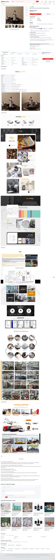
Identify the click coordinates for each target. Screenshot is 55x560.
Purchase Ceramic (37, 548)
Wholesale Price (28, 554)
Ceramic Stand (42, 548)
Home (1, 5)
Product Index (40, 554)
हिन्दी (37, 555)
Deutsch (26, 555)
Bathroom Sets (17, 5)
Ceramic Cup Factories (10, 548)
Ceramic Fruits (47, 548)
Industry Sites (32, 554)
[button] (38, 54)
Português (15, 555)
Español (12, 555)
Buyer (37, 3)
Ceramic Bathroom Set (43, 536)
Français (18, 555)
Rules (53, 3)
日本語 (35, 555)
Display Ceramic (32, 548)
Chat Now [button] (48, 61)
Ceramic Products (30, 536)
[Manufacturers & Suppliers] (5, 1)
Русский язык (20, 555)
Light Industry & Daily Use (5, 5)
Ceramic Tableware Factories (25, 548)
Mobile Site (44, 554)
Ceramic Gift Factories (4, 548)
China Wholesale (24, 554)
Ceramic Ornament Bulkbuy (9, 550)
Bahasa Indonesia (48, 555)
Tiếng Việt (45, 555)
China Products (12, 554)
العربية (31, 555)
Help (40, 3)
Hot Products (9, 554)
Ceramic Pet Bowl (16, 536)
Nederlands (29, 555)
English (10, 555)
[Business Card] (53, 55)
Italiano (24, 555)
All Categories (3, 3)
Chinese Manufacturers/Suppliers (18, 554)
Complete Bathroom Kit (18, 545)
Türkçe (42, 555)
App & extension (45, 3)
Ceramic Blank (3, 550)
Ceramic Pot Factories (17, 548)
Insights (46, 554)
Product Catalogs (11, 535)
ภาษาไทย (40, 555)
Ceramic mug (2, 536)
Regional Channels (36, 554)
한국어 (33, 555)
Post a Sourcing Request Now (21, 497)
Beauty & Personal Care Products (12, 5)
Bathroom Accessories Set (11, 545)
